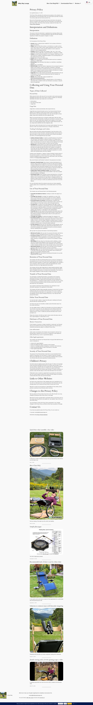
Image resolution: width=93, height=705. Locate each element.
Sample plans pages (35, 527)
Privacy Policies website (41, 157)
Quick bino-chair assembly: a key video (42, 430)
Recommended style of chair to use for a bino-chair (45, 562)
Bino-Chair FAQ (35, 465)
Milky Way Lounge (23, 3)
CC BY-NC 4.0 (42, 697)
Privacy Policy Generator (35, 24)
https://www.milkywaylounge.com (37, 78)
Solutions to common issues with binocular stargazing (46, 606)
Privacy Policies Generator (42, 414)
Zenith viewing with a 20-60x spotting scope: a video (46, 660)
